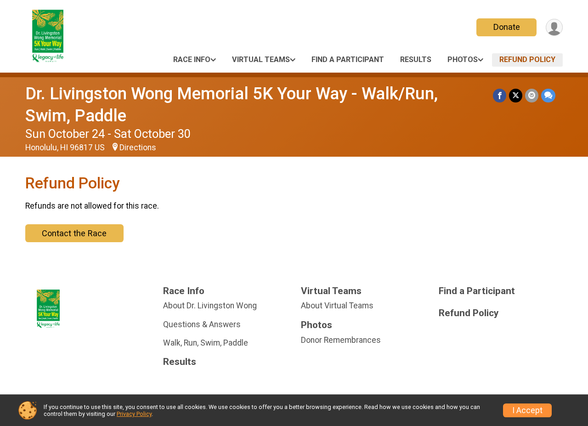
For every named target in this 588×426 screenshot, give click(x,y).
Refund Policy (527, 59)
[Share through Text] (548, 95)
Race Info (191, 59)
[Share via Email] (531, 95)
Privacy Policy (134, 413)
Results (415, 59)
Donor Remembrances (341, 340)
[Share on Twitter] (515, 95)
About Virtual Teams (337, 305)
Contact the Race (74, 233)
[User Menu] (554, 27)
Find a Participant (347, 59)
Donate (506, 27)
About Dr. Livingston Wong (210, 305)
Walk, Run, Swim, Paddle (205, 342)
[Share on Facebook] (499, 95)
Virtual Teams (261, 59)
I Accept (527, 410)
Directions (137, 147)
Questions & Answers (202, 324)
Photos (462, 59)
